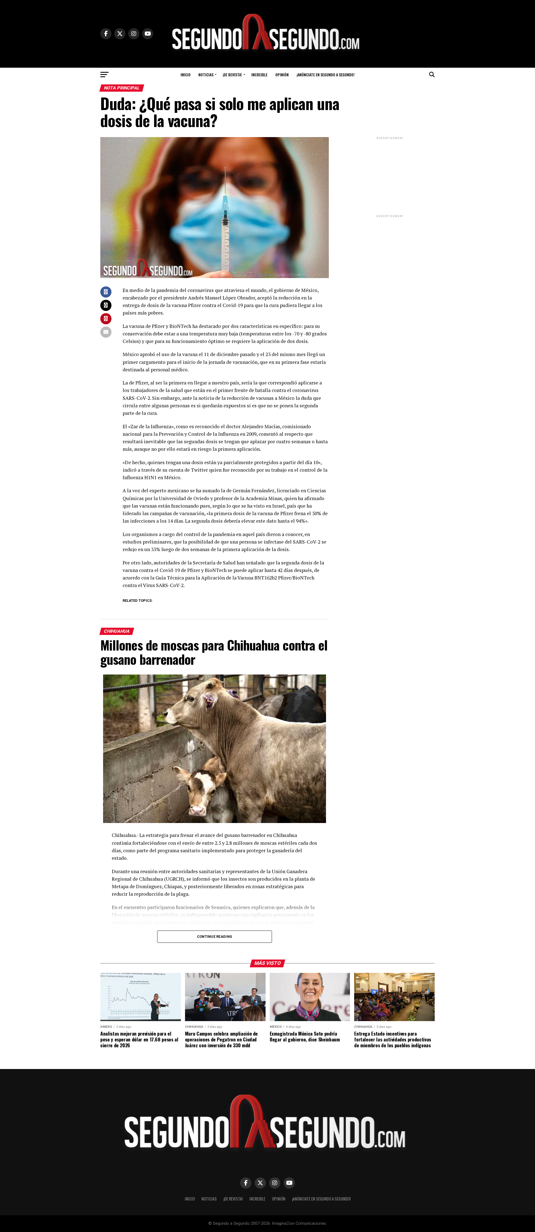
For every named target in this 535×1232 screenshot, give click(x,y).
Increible (259, 74)
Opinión (282, 74)
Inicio (186, 74)
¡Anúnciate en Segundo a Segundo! (325, 74)
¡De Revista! (232, 74)
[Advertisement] (390, 175)
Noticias (205, 74)
